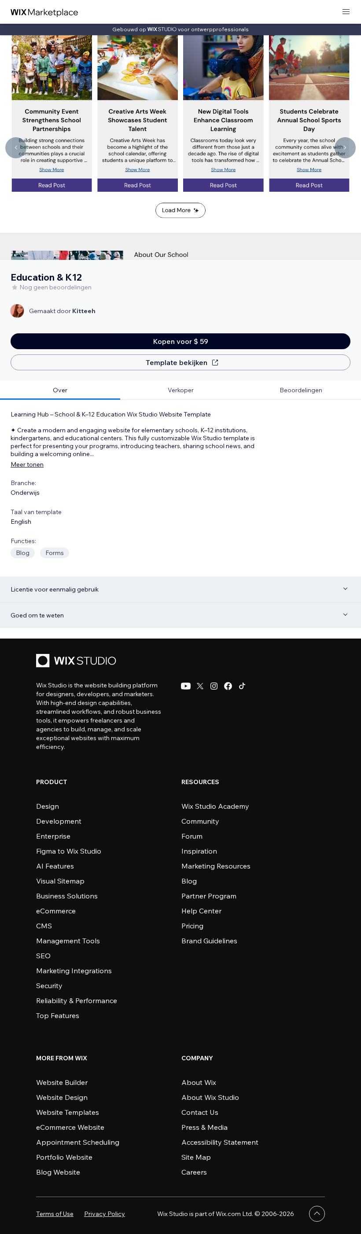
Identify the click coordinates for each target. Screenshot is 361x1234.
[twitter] (200, 686)
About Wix (198, 1082)
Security (49, 985)
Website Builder (62, 1082)
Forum (192, 836)
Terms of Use (55, 1214)
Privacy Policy (104, 1214)
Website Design (62, 1097)
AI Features (55, 866)
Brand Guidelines (209, 940)
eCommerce (56, 910)
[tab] (60, 390)
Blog (189, 880)
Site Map (196, 1157)
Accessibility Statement (219, 1142)
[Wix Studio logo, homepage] (77, 661)
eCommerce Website (70, 1127)
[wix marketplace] (44, 12)
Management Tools (68, 940)
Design (47, 806)
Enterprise (53, 836)
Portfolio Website (64, 1157)
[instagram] (214, 686)
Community (200, 821)
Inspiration (199, 851)
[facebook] (228, 686)
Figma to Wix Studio (68, 851)
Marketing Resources (215, 866)
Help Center (201, 910)
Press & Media (204, 1127)
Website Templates (67, 1112)
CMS (44, 925)
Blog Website (58, 1172)
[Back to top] (317, 1214)
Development (58, 821)
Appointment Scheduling (77, 1142)
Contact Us (199, 1112)
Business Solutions (67, 895)
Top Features (57, 1015)
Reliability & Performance (76, 1000)
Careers (194, 1172)
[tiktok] (242, 686)
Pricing (192, 925)
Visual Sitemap (60, 880)
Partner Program (208, 895)
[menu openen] (346, 12)
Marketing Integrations (74, 970)
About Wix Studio (210, 1097)
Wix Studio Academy (215, 806)
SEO (43, 955)
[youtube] (185, 686)
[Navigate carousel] (15, 147)
